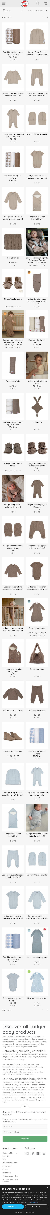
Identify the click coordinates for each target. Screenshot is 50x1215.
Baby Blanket (13, 258)
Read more (35, 1202)
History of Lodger (10, 1153)
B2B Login (7, 1172)
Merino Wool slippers (13, 299)
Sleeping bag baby (37, 628)
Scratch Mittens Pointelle (37, 134)
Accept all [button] (12, 1207)
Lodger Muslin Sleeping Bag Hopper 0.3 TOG (13, 341)
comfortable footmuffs (12, 1072)
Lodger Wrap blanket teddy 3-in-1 (13, 670)
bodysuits (16, 1067)
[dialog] (25, 1200)
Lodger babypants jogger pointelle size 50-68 (37, 94)
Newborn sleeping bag (36, 998)
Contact (6, 1156)
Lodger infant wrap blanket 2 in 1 (37, 218)
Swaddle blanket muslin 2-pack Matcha (13, 53)
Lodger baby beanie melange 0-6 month (12, 506)
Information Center (10, 1163)
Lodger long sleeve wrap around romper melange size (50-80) (13, 630)
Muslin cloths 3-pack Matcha (12, 176)
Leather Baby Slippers (13, 751)
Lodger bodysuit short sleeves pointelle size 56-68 (37, 177)
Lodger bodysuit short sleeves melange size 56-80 (37, 589)
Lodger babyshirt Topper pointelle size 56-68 (13, 94)
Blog (4, 1159)
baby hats (25, 1067)
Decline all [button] (37, 1207)
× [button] (47, 1187)
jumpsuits (7, 1067)
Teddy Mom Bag (37, 669)
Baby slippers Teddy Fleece (13, 464)
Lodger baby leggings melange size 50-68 (37, 547)
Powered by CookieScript (24, 1212)
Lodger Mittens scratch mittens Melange (13, 547)
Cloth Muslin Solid (13, 381)
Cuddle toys (37, 422)
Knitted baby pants (37, 710)
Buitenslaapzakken (10, 1176)
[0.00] (42, 3)
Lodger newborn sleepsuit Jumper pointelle (13, 135)
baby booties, (8, 1069)
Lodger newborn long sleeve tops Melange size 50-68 (12, 589)
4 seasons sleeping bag (37, 957)
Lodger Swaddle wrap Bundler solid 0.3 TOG (37, 300)
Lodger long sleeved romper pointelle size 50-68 (13, 219)
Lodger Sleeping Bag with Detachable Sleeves (37, 259)
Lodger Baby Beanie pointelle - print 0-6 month (37, 53)
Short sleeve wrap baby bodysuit (13, 999)
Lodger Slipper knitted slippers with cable (37, 464)
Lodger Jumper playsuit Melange (37, 506)
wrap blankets (36, 1067)
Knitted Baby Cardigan (13, 710)
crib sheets (19, 1069)
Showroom (7, 1166)
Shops (5, 1169)
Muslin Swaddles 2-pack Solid (37, 382)
